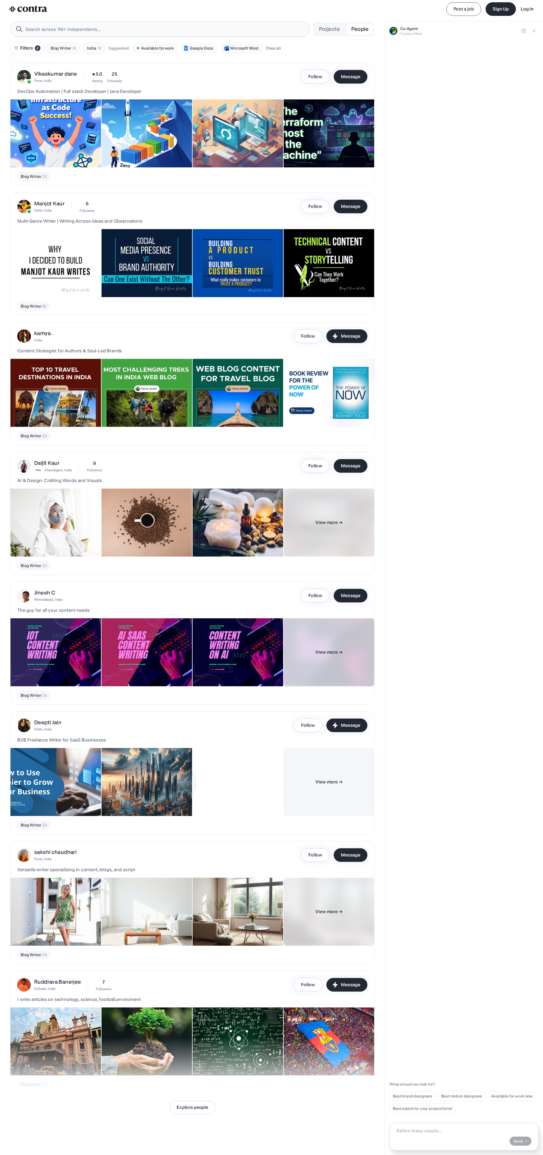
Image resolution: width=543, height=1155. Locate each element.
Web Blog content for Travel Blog (225, 412)
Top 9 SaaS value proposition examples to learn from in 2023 (234, 799)
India (38, 340)
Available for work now (512, 1096)
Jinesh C (44, 593)
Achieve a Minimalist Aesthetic (133, 931)
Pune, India (42, 80)
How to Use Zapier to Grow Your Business (52, 802)
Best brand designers (412, 1096)
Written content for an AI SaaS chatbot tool (143, 672)
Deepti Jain (47, 722)
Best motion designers (461, 1096)
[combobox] (160, 29)
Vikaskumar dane (55, 74)
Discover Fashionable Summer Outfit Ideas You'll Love (53, 929)
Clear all (273, 48)
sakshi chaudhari (55, 852)
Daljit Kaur (46, 463)
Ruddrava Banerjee (57, 982)
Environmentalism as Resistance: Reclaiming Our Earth (146, 1058)
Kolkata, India (44, 988)
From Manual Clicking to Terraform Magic (51, 153)
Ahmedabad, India (48, 599)
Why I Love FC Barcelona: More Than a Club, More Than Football (327, 1058)
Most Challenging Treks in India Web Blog (143, 412)
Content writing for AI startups (223, 672)
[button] (74, 48)
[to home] (28, 9)
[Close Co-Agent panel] (533, 30)
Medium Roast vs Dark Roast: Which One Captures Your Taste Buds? (142, 539)
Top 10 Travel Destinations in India (45, 412)
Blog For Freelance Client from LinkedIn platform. (223, 150)
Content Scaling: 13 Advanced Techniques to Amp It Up (145, 799)
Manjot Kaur (49, 203)
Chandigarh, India (58, 470)
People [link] (360, 29)
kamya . (43, 333)
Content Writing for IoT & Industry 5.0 (47, 672)
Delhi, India (43, 210)
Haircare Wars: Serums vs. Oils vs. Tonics (52, 542)
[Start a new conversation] (523, 30)
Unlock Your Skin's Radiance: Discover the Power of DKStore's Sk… (234, 539)
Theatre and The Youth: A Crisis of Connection (55, 1061)
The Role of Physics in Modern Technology (234, 1061)
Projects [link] (329, 29)
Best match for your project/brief (422, 1108)
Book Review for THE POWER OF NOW (322, 412)
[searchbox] (164, 29)
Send (518, 1141)
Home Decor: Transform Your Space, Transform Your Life (228, 929)
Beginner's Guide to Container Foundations (144, 153)
